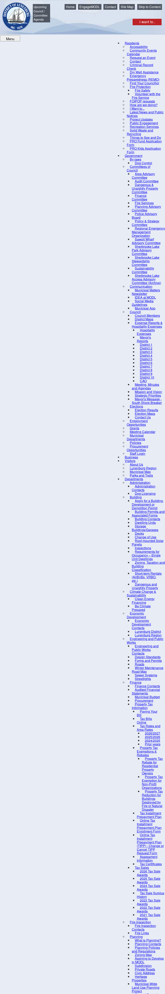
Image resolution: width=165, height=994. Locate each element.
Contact (110, 6)
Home (70, 6)
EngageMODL (89, 6)
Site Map (127, 6)
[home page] (13, 13)
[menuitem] (142, 52)
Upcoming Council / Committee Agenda (40, 13)
